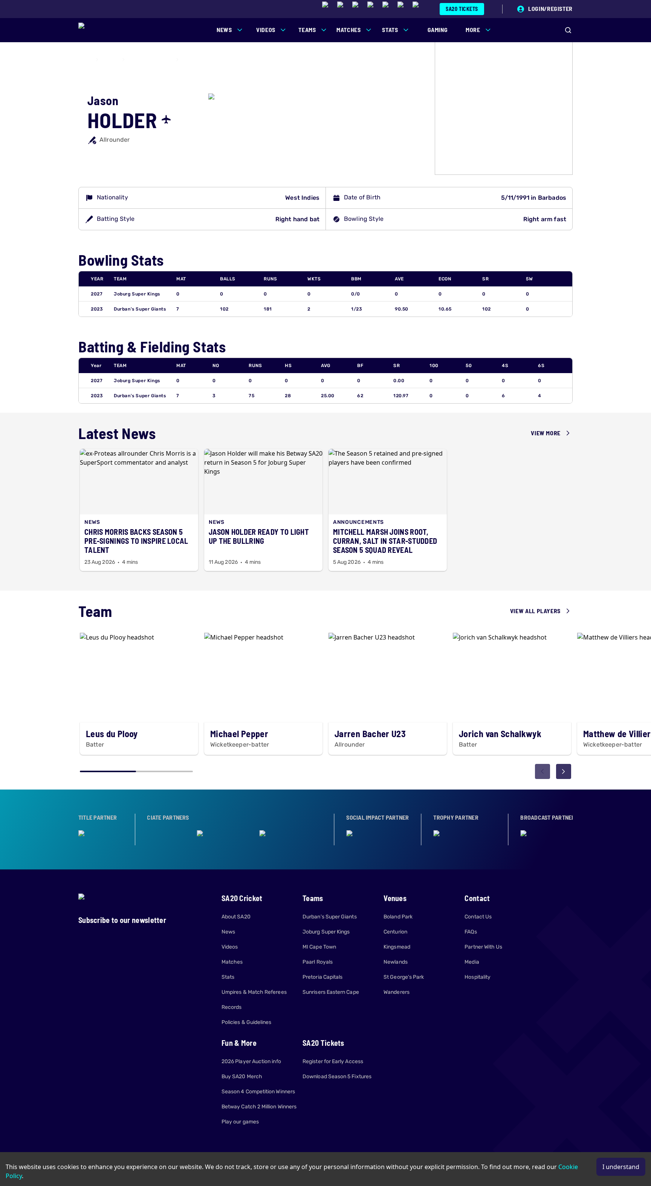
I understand (620, 1167)
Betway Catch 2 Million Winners (259, 1106)
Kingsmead (397, 947)
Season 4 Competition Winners (258, 1091)
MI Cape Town (319, 947)
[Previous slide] (542, 771)
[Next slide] (563, 771)
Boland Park (398, 917)
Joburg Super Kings (150, 59)
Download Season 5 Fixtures (337, 1076)
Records (232, 1007)
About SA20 (236, 917)
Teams (110, 59)
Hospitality (478, 977)
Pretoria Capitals (322, 977)
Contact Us (478, 917)
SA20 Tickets (462, 9)
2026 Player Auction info (251, 1061)
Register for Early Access (333, 1061)
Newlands (396, 962)
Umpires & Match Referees (254, 992)
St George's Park (404, 977)
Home (84, 59)
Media (472, 962)
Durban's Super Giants (140, 309)
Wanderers (397, 992)
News (228, 932)
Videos (230, 947)
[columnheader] (99, 278)
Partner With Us (483, 947)
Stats (228, 977)
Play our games (240, 1122)
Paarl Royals (318, 962)
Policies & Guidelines (246, 1022)
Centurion (395, 932)
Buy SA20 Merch (242, 1076)
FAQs (471, 932)
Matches (232, 962)
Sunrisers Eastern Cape (331, 992)
